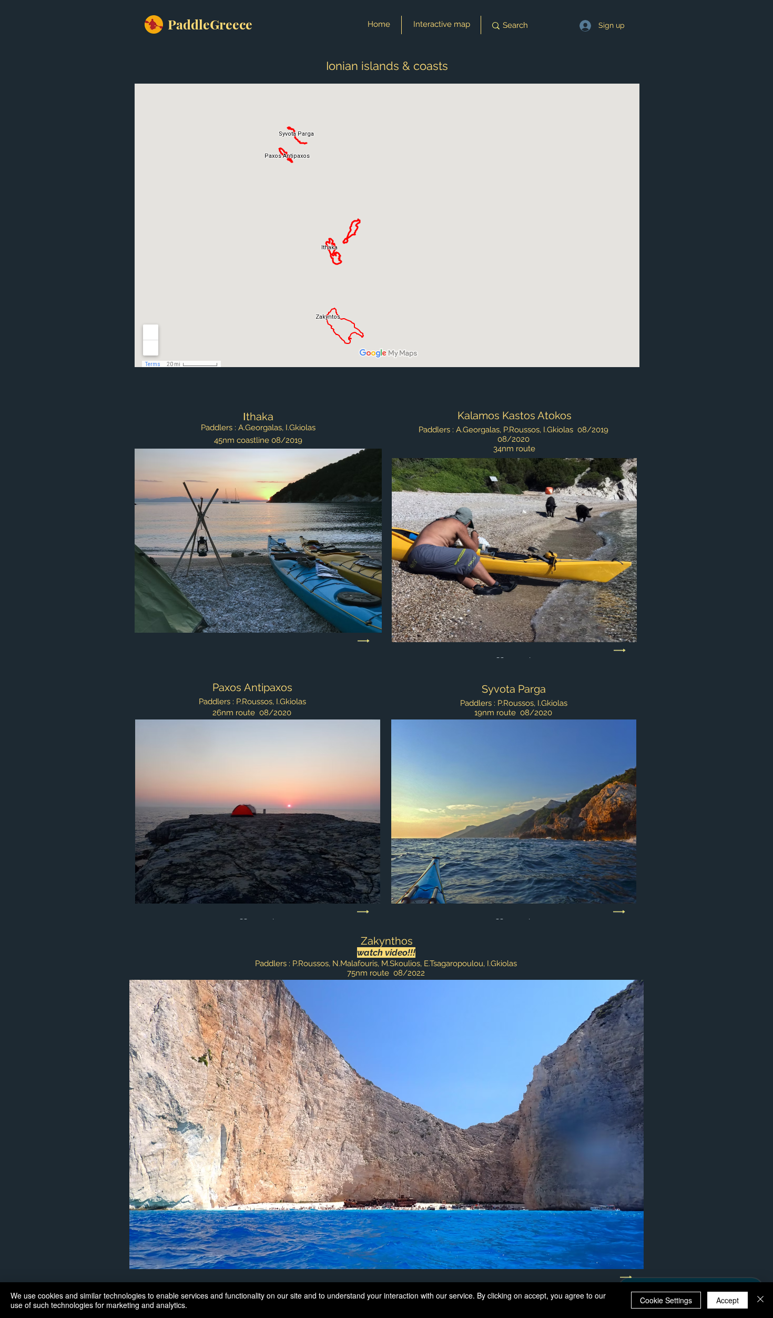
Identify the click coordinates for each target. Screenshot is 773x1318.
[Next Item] (364, 640)
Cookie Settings (666, 1300)
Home (379, 24)
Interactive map (441, 24)
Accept (727, 1300)
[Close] (760, 1300)
